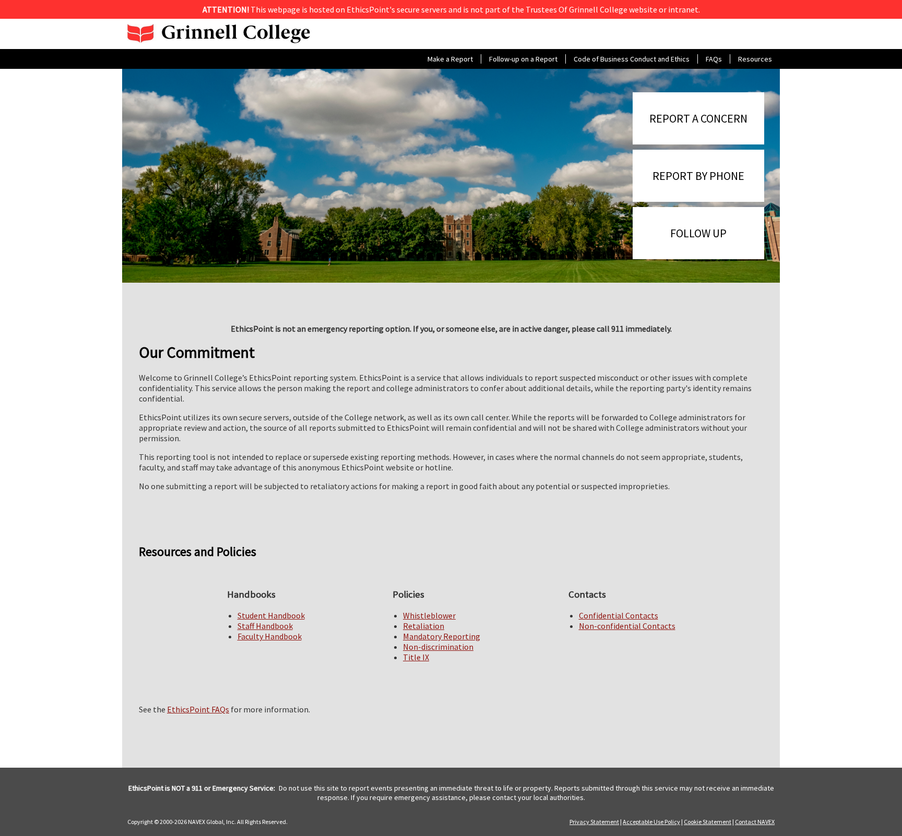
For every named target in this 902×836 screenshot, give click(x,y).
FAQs (714, 59)
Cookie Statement (707, 822)
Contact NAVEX (755, 822)
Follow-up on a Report (523, 59)
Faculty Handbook (270, 636)
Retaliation (423, 626)
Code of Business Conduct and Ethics (632, 59)
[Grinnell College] (218, 34)
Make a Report (450, 59)
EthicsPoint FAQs (198, 709)
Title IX (416, 657)
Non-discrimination (438, 646)
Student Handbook (271, 615)
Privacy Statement (594, 822)
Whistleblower (429, 615)
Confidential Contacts (618, 615)
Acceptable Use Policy (651, 822)
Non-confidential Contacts (627, 626)
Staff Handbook (265, 626)
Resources (755, 59)
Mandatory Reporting (441, 636)
